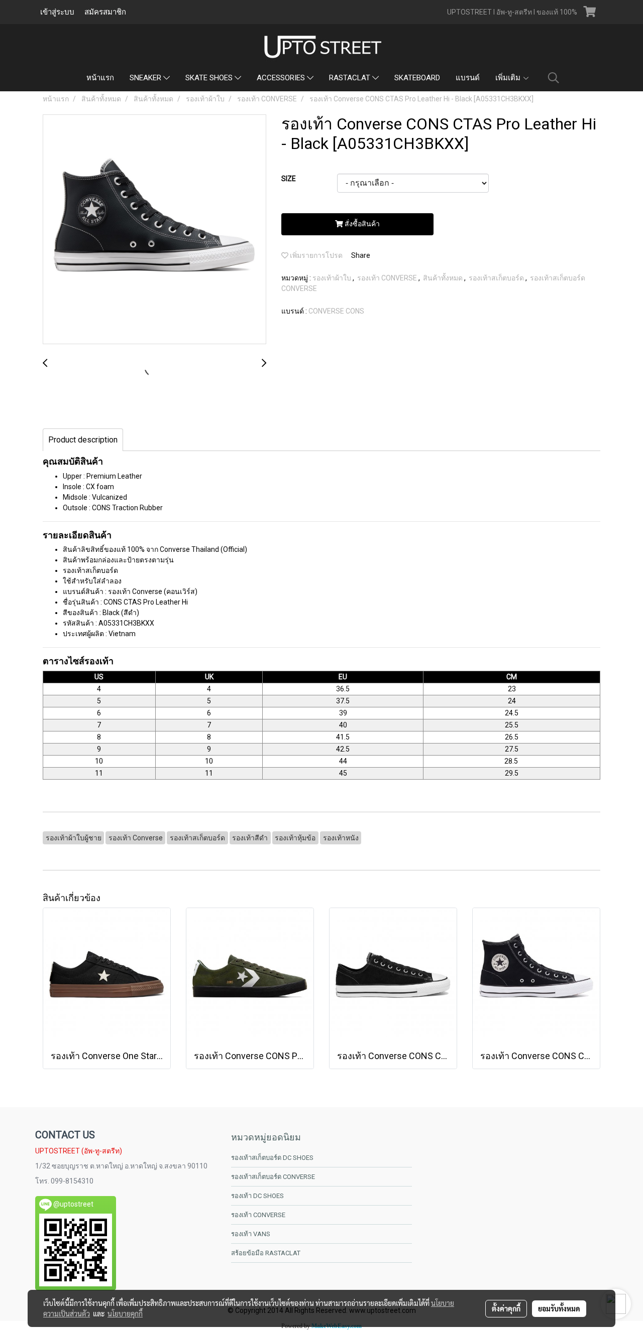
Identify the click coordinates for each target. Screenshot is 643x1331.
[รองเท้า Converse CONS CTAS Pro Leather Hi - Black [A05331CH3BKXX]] (154, 230)
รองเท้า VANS (250, 1234)
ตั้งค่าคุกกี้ (506, 1308)
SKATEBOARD (417, 77)
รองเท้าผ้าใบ (332, 278)
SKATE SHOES (210, 77)
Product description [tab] (83, 440)
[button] (554, 77)
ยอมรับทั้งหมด (559, 1308)
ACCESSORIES (282, 77)
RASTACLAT (350, 77)
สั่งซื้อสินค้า (361, 224)
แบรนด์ (468, 77)
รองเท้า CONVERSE (387, 278)
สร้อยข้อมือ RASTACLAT (265, 1253)
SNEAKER (146, 77)
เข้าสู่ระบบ (57, 12)
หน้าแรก (100, 77)
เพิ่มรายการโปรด (315, 255)
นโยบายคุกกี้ (125, 1313)
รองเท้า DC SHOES (257, 1196)
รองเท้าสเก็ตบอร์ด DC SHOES (272, 1157)
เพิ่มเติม (508, 77)
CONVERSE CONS (336, 311)
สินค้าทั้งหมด (443, 278)
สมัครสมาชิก (105, 12)
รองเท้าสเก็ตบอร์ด (497, 278)
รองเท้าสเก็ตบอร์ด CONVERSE (273, 1176)
